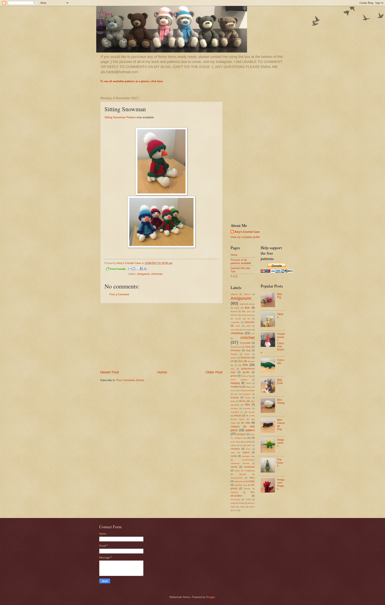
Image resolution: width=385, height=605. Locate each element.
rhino (248, 449)
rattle (249, 445)
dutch (247, 354)
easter (233, 358)
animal (252, 304)
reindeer (235, 449)
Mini (247, 404)
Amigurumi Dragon (281, 484)
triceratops (235, 499)
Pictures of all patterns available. (241, 261)
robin (233, 452)
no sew (245, 422)
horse (233, 390)
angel (242, 304)
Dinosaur (236, 350)
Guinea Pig (246, 376)
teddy (252, 481)
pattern (250, 430)
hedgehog (236, 386)
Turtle (248, 499)
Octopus (235, 426)
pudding (248, 442)
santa (234, 456)
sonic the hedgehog (245, 470)
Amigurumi (143, 273)
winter (242, 507)
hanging (235, 382)
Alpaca (247, 294)
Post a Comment (119, 294)
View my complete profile (245, 237)
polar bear (235, 442)
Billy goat (246, 311)
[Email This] (130, 269)
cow (253, 333)
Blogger (210, 597)
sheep (234, 467)
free (245, 364)
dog (248, 350)
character (249, 322)
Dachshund (236, 347)
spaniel (242, 474)
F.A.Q (234, 276)
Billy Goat (280, 381)
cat (248, 319)
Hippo (249, 387)
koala (247, 398)
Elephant (246, 357)
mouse (237, 415)
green (234, 376)
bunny (238, 319)
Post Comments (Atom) (130, 380)
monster (247, 408)
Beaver (234, 311)
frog (232, 369)
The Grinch (280, 462)
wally (233, 503)
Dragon (234, 354)
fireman (251, 361)
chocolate (247, 330)
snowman (249, 467)
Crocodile (245, 343)
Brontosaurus (248, 315)
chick (237, 326)
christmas (157, 273)
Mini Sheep (281, 401)
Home (162, 372)
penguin (241, 434)
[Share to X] (138, 269)
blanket (234, 315)
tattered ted (239, 481)
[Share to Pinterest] (145, 269)
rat (241, 445)
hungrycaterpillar (247, 390)
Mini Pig (279, 296)
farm (240, 361)
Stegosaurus (236, 478)
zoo (235, 510)
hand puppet (239, 379)
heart (248, 383)
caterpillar (235, 322)
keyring (235, 397)
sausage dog (248, 456)
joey (236, 394)
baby (237, 308)
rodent (245, 452)
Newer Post (109, 372)
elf (232, 361)
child (248, 326)
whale (241, 503)
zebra (252, 507)
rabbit (233, 445)
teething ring (241, 485)
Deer (248, 347)
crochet (247, 337)
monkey (234, 408)
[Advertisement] (161, 337)
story (252, 478)
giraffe (246, 372)
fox (236, 365)
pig (249, 438)
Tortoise (247, 489)
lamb (233, 401)
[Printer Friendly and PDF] (115, 270)
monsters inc (237, 412)
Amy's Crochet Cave (247, 231)
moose (251, 412)
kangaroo (246, 394)
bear (247, 307)
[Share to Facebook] (141, 269)
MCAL (242, 401)
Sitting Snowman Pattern (120, 117)
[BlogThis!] (134, 269)
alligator (234, 294)
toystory (234, 492)
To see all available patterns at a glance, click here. (131, 81)
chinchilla (235, 330)
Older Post (214, 372)
